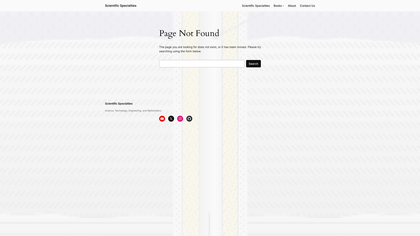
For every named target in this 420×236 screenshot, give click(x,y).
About (292, 5)
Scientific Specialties (120, 6)
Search (253, 63)
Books (278, 5)
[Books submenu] (283, 6)
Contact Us (307, 5)
